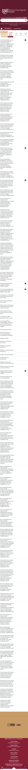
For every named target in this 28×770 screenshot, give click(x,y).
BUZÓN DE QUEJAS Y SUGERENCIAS (15, 738)
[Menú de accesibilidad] (2, 767)
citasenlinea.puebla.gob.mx (14, 742)
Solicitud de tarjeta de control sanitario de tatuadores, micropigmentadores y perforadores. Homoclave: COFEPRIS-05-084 (6, 65)
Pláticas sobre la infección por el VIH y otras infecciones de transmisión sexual (7, 306)
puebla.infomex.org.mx (14, 750)
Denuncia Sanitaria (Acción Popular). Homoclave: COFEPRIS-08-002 (6, 285)
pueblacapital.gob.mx (14, 761)
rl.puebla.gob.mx (14, 758)
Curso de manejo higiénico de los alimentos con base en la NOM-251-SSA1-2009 (6, 290)
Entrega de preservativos (5, 329)
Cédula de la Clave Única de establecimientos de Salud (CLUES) (6, 372)
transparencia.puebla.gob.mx (14, 746)
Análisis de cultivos (4, 338)
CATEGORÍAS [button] (8, 28)
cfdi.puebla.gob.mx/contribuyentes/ (14, 765)
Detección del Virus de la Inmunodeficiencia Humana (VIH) (6, 312)
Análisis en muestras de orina (6, 354)
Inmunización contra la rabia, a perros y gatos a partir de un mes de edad (7, 296)
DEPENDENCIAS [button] (17, 28)
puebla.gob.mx (14, 754)
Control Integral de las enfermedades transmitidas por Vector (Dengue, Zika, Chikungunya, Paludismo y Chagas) (6, 324)
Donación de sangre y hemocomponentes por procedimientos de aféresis (6, 334)
